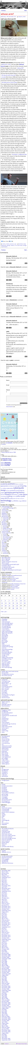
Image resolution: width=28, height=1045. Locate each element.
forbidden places (6, 566)
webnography (5, 664)
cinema (4, 244)
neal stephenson (6, 757)
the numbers (5, 823)
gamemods (5, 516)
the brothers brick (7, 799)
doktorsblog (5, 748)
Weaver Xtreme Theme (22, 1043)
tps (12, 501)
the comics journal (7, 675)
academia (4, 484)
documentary (6, 537)
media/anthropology (7, 646)
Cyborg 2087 (20, 68)
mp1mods (5, 517)
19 (2, 605)
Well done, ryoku (6, 64)
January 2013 (5, 905)
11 (24, 600)
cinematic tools (6, 831)
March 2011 (5, 931)
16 (17, 603)
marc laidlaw (5, 755)
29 (13, 608)
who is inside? (5, 560)
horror (2, 494)
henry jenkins (5, 714)
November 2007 (6, 971)
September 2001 (6, 1040)
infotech (8, 494)
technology (6, 500)
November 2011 (6, 924)
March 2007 (5, 982)
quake (23, 496)
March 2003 (5, 1026)
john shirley (5, 753)
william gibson (5, 764)
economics (13, 490)
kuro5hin (4, 721)
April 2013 (4, 901)
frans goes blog (6, 681)
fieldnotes (4, 515)
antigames (4, 680)
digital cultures (6, 702)
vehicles (15, 501)
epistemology (19, 490)
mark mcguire (5, 722)
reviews (4, 444)
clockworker (5, 860)
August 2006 (5, 992)
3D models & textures (8, 828)
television (5, 539)
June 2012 (4, 914)
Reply (26, 263)
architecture (11, 486)
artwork (4, 509)
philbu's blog (5, 651)
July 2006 (4, 993)
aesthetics (12, 484)
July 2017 (4, 879)
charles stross (5, 740)
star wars (18, 498)
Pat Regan (4, 579)
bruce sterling (5, 739)
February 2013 (6, 903)
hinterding (4, 685)
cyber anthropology (7, 631)
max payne (23, 494)
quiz (15, 244)
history (21, 492)
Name (7, 380)
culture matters (6, 630)
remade (3, 77)
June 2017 (4, 880)
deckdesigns (5, 791)
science (4, 545)
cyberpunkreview (6, 747)
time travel (19, 245)
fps (23, 490)
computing (22, 486)
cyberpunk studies (7, 746)
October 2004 (5, 1020)
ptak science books (7, 726)
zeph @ (6, 462)
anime (4, 534)
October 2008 (5, 957)
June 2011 (4, 930)
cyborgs (8, 245)
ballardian (4, 737)
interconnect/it (9, 406)
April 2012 (4, 917)
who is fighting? (6, 559)
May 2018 (4, 875)
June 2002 (4, 1036)
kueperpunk (5, 720)
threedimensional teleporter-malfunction (12, 576)
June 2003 (4, 1025)
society (11, 498)
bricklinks (4, 787)
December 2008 (6, 954)
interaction (14, 494)
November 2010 (6, 936)
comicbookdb (5, 809)
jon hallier (4, 691)
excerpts (5, 526)
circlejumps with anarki (8, 567)
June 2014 (4, 894)
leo (2, 817)
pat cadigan (5, 758)
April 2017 (4, 883)
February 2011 (6, 932)
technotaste (5, 660)
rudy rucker (5, 759)
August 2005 (5, 1008)
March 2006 (5, 998)
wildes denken (5, 666)
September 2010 (6, 939)
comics (4, 512)
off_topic (4, 541)
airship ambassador (7, 856)
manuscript (5, 531)
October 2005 (5, 1005)
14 (9, 603)
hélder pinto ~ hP (6, 684)
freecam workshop (7, 839)
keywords (4, 642)
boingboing (5, 711)
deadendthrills (6, 833)
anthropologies (6, 622)
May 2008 (4, 963)
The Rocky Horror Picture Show (9, 82)
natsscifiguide (5, 820)
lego (18, 494)
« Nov (2, 611)
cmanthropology (6, 627)
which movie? (5, 563)
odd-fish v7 (5, 773)
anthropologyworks (7, 624)
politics (18, 496)
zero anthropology (7, 667)
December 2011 (6, 923)
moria (3, 819)
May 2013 (4, 899)
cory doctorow (6, 743)
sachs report (5, 728)
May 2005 (4, 1012)
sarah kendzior (6, 706)
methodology (3, 496)
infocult (4, 717)
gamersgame (5, 682)
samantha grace (6, 653)
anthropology (5, 506)
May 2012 (4, 916)
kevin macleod (6, 841)
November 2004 (6, 1019)
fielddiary (4, 513)
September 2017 (6, 877)
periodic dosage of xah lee (9, 724)
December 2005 (6, 1003)
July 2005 (4, 1009)
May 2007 (4, 979)
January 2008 (5, 968)
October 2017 (5, 876)
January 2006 (5, 1001)
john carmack (5, 688)
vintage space (5, 780)
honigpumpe (5, 769)
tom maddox (5, 762)
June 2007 (4, 978)
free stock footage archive (9, 838)
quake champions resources (9, 561)
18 (24, 603)
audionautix (5, 830)
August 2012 (5, 912)
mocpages (4, 797)
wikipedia (4, 824)
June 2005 (4, 1011)
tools (3, 549)
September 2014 (6, 891)
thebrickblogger (6, 802)
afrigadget (4, 619)
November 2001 (6, 1038)
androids (21, 244)
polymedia (4, 725)
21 (9, 605)
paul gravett (5, 673)
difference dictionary (7, 863)
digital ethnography (7, 633)
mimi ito (4, 648)
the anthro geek (6, 662)
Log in (20, 1)
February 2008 (6, 967)
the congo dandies (7, 568)
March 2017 (5, 884)
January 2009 (5, 953)
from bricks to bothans (8, 793)
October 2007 (5, 972)
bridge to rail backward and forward (11, 570)
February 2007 (6, 983)
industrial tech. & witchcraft (9, 715)
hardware (4, 523)
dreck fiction (5, 750)
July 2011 (4, 928)
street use (4, 656)
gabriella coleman (6, 704)
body (24, 244)
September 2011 (6, 927)
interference (5, 718)
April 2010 (4, 946)
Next (26, 10)
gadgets (2, 492)
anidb (3, 806)
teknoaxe (4, 844)
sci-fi (15, 245)
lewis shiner (5, 754)
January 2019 (5, 873)
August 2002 (5, 1033)
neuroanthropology (7, 649)
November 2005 (6, 1004)
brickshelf (4, 790)
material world (6, 645)
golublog (4, 640)
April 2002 (4, 1037)
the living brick (6, 801)
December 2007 (6, 970)
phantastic (14, 496)
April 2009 (4, 952)
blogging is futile (6, 710)
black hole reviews (7, 808)
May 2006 (4, 996)
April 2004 (4, 1022)
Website (8, 391)
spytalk (4, 851)
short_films (6, 538)
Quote (10, 263)
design (3, 490)
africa (17, 484)
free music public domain (9, 835)
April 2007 (4, 980)
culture (5, 488)
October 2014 (5, 890)
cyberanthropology (8, 508)
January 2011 (5, 934)
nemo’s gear (15, 578)
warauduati (5, 776)
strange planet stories (8, 674)
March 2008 (5, 965)
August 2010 (5, 941)
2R (2, 768)
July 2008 (4, 960)
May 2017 (4, 881)
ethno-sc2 (4, 703)
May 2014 (4, 895)
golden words (6, 528)
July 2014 (4, 892)
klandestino (5, 771)
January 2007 (5, 985)
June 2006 (4, 994)
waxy (3, 732)
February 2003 (6, 1027)
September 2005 (6, 1007)
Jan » (6, 611)
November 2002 (6, 1031)
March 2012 (5, 919)
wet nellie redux (6, 557)
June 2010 (4, 943)
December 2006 (6, 986)
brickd (3, 784)
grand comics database (8, 812)
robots (12, 245)
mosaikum (4, 772)
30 (17, 608)
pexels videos (5, 842)
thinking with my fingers (8, 695)
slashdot (4, 729)
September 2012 (6, 910)
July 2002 (4, 1034)
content (5, 552)
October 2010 (5, 938)
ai (18, 484)
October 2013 (5, 898)
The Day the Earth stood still (9, 75)
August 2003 (5, 1023)
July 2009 (4, 950)
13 (5, 603)
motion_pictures (10, 244)
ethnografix (5, 635)
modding (9, 496)
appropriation (4, 486)
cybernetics (10, 488)
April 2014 (4, 897)
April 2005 (4, 1014)
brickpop (4, 788)
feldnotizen (5, 637)
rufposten (4, 775)
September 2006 (6, 990)
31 (21, 608)
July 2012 (4, 913)
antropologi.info (6, 626)
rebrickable (5, 798)
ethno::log (4, 634)
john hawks (5, 641)
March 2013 (5, 902)
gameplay (8, 492)
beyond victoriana (7, 857)
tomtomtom (5, 696)
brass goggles (5, 859)
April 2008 (4, 964)
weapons (3, 502)
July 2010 (4, 942)
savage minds (5, 655)
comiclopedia (5, 811)
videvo (3, 845)
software (4, 546)
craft (1, 488)
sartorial (4, 544)
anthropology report (7, 623)
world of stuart (6, 697)
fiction (4, 527)
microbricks (5, 795)
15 (13, 603)
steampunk (22, 498)
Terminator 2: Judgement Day (19, 154)
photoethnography (7, 652)
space (14, 498)
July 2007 (4, 976)
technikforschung (6, 659)
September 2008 (6, 959)
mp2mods (5, 519)
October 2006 (5, 989)
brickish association (7, 786)
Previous (3, 10)
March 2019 (5, 872)
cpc (3, 744)
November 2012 (6, 908)
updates (4, 550)
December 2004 (6, 1018)
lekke (3, 644)
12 (2, 603)
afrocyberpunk (6, 736)
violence (24, 501)
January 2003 (5, 1029)
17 (21, 603)
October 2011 (5, 925)
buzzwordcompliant (7, 713)
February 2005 (6, 1016)
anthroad (4, 620)
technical (5, 553)
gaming (15, 492)
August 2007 (5, 975)
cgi (18, 486)
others (5, 520)
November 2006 (6, 987)
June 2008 (4, 961)
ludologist (4, 692)
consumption (5, 629)
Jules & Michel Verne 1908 (9, 452)
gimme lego (5, 794)
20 (5, 605)
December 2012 (6, 906)
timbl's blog (5, 731)
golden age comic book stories (10, 671)
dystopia (8, 490)
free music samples (7, 837)
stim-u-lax (8, 574)
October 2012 (5, 909)
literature (4, 524)
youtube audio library (7, 846)
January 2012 (5, 921)
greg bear (4, 751)
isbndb (4, 815)
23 (17, 605)
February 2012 (6, 920)
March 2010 (5, 948)
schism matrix (5, 761)
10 (21, 600)
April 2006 (4, 997)
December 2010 (6, 935)
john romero (5, 689)
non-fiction (6, 530)
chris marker (5, 742)
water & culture (6, 663)
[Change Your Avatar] (3, 383)
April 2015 (4, 887)
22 (13, 605)
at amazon (9, 443)
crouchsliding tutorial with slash (10, 564)
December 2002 (6, 1030)
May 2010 (4, 945)
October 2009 (5, 949)
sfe (2, 822)
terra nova (4, 693)
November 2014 (6, 888)
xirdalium (7, 1043)
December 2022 (6, 870)
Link (7, 263)
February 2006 (6, 1000)
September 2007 (6, 974)
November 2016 (6, 886)
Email (7, 385)
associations (5, 511)
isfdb (3, 816)
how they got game (7, 686)
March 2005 (5, 1015)
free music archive (7, 834)
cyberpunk (3, 245)
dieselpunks (5, 862)
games (3, 521)
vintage (24, 245)
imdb (3, 813)
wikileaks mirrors (6, 852)
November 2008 (6, 956)
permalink (4, 246)
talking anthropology (7, 657)
